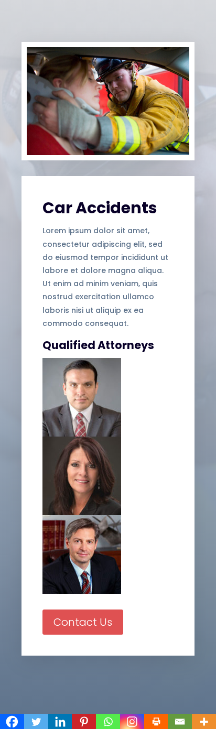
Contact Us (82, 622)
